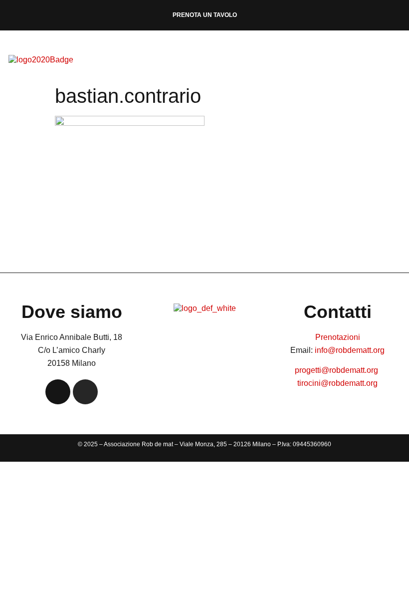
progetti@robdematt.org (337, 370)
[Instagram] (85, 391)
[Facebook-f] (57, 391)
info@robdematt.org (350, 350)
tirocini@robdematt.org (337, 383)
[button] (406, 60)
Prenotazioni (337, 337)
